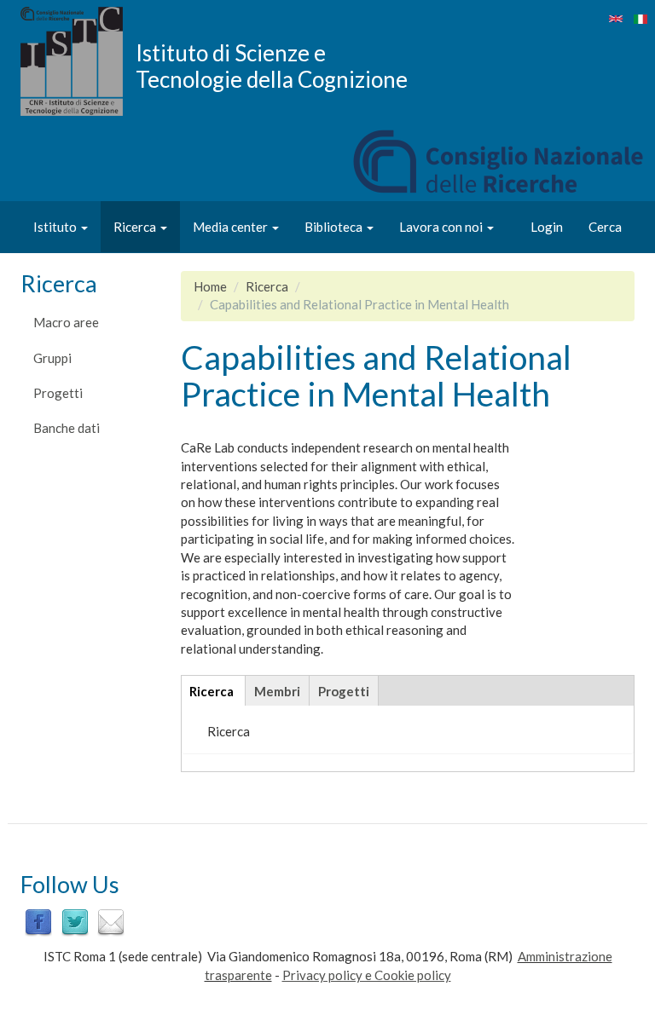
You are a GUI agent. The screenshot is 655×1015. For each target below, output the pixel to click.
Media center (231, 226)
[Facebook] (38, 920)
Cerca (605, 226)
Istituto (56, 226)
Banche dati (66, 427)
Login (546, 226)
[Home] (78, 61)
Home (210, 286)
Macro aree (66, 322)
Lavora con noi (442, 226)
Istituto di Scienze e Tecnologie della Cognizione (272, 65)
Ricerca (136, 226)
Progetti (58, 393)
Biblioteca (334, 226)
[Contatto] (111, 920)
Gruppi (52, 358)
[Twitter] (75, 920)
